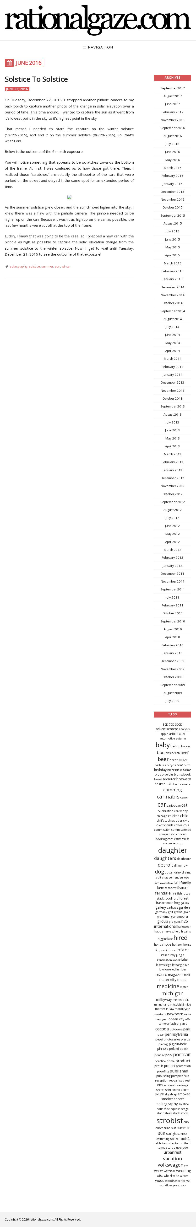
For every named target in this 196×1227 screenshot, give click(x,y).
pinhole (163, 1048)
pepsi (159, 1039)
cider (178, 821)
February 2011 (172, 605)
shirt (168, 1090)
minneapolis (181, 1000)
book (187, 774)
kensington (164, 960)
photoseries (172, 1039)
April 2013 (172, 446)
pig (171, 1044)
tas (172, 1143)
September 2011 (172, 589)
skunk (159, 1094)
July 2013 (172, 422)
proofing (163, 1071)
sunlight (171, 1134)
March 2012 (172, 549)
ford (176, 898)
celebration (165, 811)
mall (187, 975)
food (168, 898)
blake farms (183, 770)
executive (166, 883)
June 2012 (172, 526)
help (177, 931)
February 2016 (172, 175)
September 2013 (172, 406)
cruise (185, 839)
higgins (186, 931)
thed (187, 1143)
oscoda (162, 1029)
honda (158, 945)
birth (187, 765)
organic (182, 1024)
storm (184, 1113)
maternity (167, 979)
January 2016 (172, 184)
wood (159, 1180)
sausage (182, 1085)
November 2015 (173, 199)
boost (158, 779)
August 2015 (172, 223)
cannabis (168, 796)
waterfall (169, 1171)
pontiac (159, 1055)
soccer (179, 1099)
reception (161, 1080)
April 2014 (172, 350)
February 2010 (172, 645)
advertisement (167, 729)
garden (184, 907)
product (182, 1060)
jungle (180, 955)
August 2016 (172, 136)
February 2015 (172, 271)
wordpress (182, 1181)
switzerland (178, 1139)
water (158, 1170)
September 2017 (172, 88)
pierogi (163, 1044)
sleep (173, 1094)
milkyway (164, 999)
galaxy (184, 903)
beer (163, 758)
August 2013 (172, 414)
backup (175, 746)
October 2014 (173, 303)
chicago (162, 816)
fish (179, 893)
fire (173, 893)
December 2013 (172, 382)
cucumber (170, 843)
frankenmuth (164, 903)
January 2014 (172, 374)
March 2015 (172, 263)
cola (186, 825)
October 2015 (173, 207)
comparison (167, 834)
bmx (180, 774)
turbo (171, 1148)
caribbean (174, 806)
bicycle (171, 765)
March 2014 (172, 358)
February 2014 (172, 366)
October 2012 (173, 494)
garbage (172, 908)
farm (160, 887)
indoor (170, 950)
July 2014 (172, 327)
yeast (176, 1185)
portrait (182, 1054)
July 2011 (172, 597)
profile (158, 1066)
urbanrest (172, 1152)
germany (161, 912)
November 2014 (173, 295)
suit (173, 1128)
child (184, 815)
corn (170, 839)
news (187, 1014)
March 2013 (172, 454)
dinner (178, 865)
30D (165, 725)
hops (167, 944)
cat (184, 805)
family (185, 882)
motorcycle (182, 1009)
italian (165, 955)
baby (163, 745)
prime (171, 1061)
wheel (168, 1176)
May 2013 (172, 438)
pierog (185, 1039)
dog (159, 871)
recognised (176, 1080)
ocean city (176, 1019)
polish (184, 1049)
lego (168, 965)
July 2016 (172, 144)
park (186, 1029)
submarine (163, 1128)
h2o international (171, 924)
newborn (175, 1014)
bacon (185, 746)
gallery (161, 907)
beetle (173, 760)
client (159, 825)
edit (158, 877)
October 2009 (173, 677)
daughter (172, 850)
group (162, 921)
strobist (169, 1120)
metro (184, 987)
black (170, 770)
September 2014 (172, 311)
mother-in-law (164, 1009)
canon (184, 797)
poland (174, 1049)
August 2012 (172, 510)
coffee (178, 825)
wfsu (160, 1176)
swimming (162, 1139)
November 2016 (173, 120)
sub (186, 1122)
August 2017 (172, 96)
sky (167, 1094)
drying (186, 872)
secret (160, 1090)
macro (161, 974)
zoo (183, 1185)
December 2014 (172, 287)
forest (184, 898)
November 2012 (173, 486)
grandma (163, 917)
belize (183, 759)
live (187, 965)
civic (186, 821)
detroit (165, 864)
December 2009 (172, 661)
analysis (184, 729)
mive (188, 1004)
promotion (183, 1066)
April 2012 (172, 542)
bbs (168, 753)
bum (176, 784)
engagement (170, 877)
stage (185, 1109)
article (173, 733)
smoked (184, 1094)
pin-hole (180, 1044)
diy (186, 865)
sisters (184, 1090)
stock (176, 1113)
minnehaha (161, 1004)
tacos (166, 1143)
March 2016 (172, 168)
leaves (160, 965)
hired (181, 938)
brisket (160, 784)
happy (158, 931)
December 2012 (172, 478)
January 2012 (172, 565)
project (169, 1065)
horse (187, 945)
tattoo (179, 1143)
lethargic (178, 965)
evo (156, 883)
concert (181, 834)
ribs (160, 1085)
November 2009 (173, 669)
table (158, 1143)
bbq (161, 752)
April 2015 (172, 255)
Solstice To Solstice (36, 79)
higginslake (165, 939)
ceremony (181, 811)
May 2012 (172, 533)
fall (177, 882)
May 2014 (172, 343)
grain (186, 912)
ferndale (163, 893)
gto (171, 922)
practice (160, 1061)
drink (177, 872)
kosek (176, 960)
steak (168, 1113)
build (169, 784)
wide (176, 1176)
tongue (162, 1148)
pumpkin (177, 1076)
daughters (165, 858)
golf (170, 912)
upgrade (182, 1148)
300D (178, 725)
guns (177, 922)
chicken (174, 816)
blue (165, 774)
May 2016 (172, 160)
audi (182, 734)
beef (184, 752)
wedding (183, 1170)
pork (168, 1055)
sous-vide (163, 1109)
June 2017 (172, 104)
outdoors (176, 1029)
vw (186, 1165)
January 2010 (172, 653)
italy (172, 955)
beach (175, 753)
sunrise (182, 1134)
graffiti (178, 912)
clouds (168, 825)
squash (175, 1109)
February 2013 (172, 462)
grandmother (179, 917)
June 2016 (172, 152)
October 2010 (173, 613)
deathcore (184, 859)
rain (186, 1076)
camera (185, 784)
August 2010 (172, 629)
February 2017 (172, 112)
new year (162, 1019)
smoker (167, 1099)
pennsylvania (176, 1034)
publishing (163, 1076)
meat (181, 979)
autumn (181, 738)
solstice (34, 266)
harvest (169, 931)
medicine (168, 986)
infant (182, 950)
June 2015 (172, 239)
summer (47, 266)
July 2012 (172, 518)
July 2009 (172, 701)
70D (171, 725)
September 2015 (172, 215)
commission (162, 830)
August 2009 (172, 693)
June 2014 (172, 334)
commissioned (181, 830)
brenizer (169, 779)
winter (66, 266)
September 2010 (172, 621)
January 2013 (172, 470)
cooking (161, 839)
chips (171, 821)
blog (158, 774)
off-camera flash (174, 1021)
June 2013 (172, 430)
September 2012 (172, 502)
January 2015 (172, 279)
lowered (170, 969)
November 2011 (173, 581)
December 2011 (172, 573)
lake (184, 959)
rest (187, 1080)
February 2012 (172, 557)
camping (172, 790)
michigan (172, 993)
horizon (177, 945)
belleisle (160, 765)
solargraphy (18, 266)
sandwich (169, 1085)
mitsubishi (177, 1004)
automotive (167, 738)
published (179, 1071)
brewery (183, 779)
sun (57, 266)
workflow (165, 1185)
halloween (184, 927)
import (160, 950)
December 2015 (172, 191)
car (162, 804)
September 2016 (172, 128)
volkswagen (170, 1165)
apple (164, 734)
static (160, 1113)
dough (169, 872)
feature (182, 887)
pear (161, 1035)
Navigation (100, 47)
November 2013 (173, 390)
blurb (172, 774)
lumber (181, 969)
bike (180, 765)
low (161, 969)
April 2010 (172, 637)
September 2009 (172, 685)
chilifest (162, 821)
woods (169, 1181)
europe (185, 877)
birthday (160, 769)
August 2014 (172, 319)
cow (177, 838)
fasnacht (170, 888)
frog (177, 903)
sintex (176, 1090)
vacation (172, 1158)
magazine (175, 974)
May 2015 (172, 247)
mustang (160, 1014)
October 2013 (173, 398)
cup (179, 843)
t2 (188, 1138)
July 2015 (172, 231)
